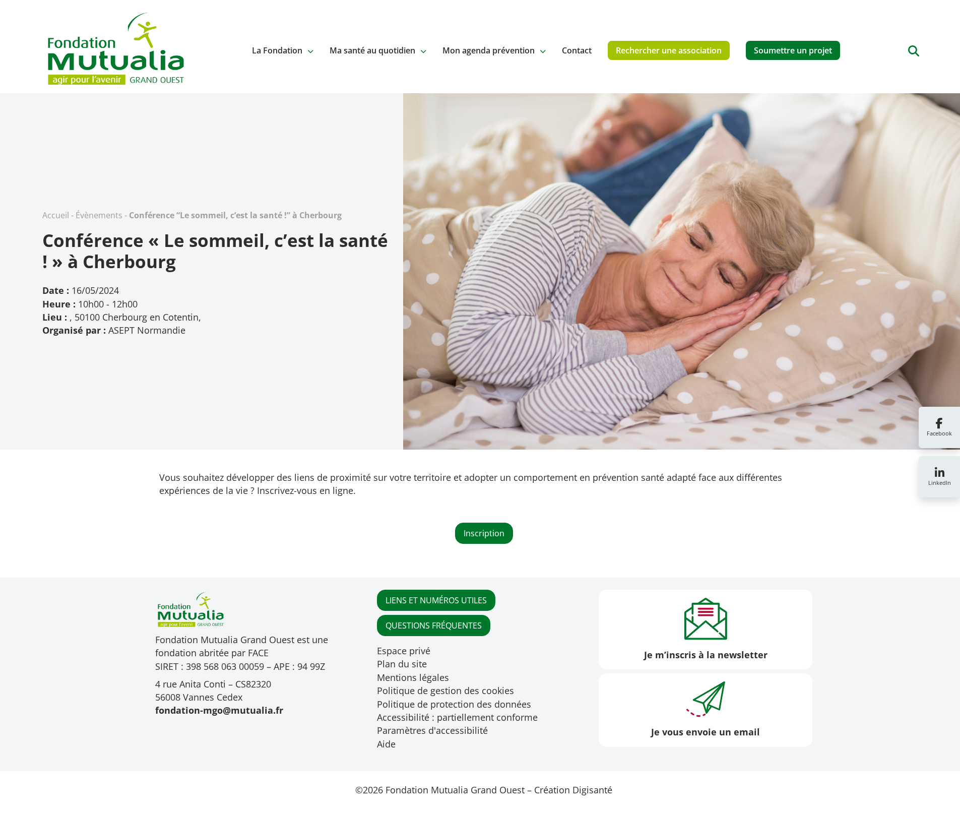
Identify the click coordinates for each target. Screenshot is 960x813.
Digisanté (592, 790)
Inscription (484, 533)
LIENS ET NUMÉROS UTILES (436, 600)
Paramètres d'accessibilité (432, 730)
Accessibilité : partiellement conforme (457, 717)
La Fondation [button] (277, 50)
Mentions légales (413, 677)
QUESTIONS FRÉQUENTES (434, 625)
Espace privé (403, 651)
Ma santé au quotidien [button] (372, 50)
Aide (386, 744)
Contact (577, 50)
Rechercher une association (669, 50)
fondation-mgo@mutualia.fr (219, 710)
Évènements (99, 215)
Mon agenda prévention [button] (488, 50)
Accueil (55, 215)
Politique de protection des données (454, 704)
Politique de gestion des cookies (445, 690)
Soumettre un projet (793, 50)
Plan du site (402, 664)
